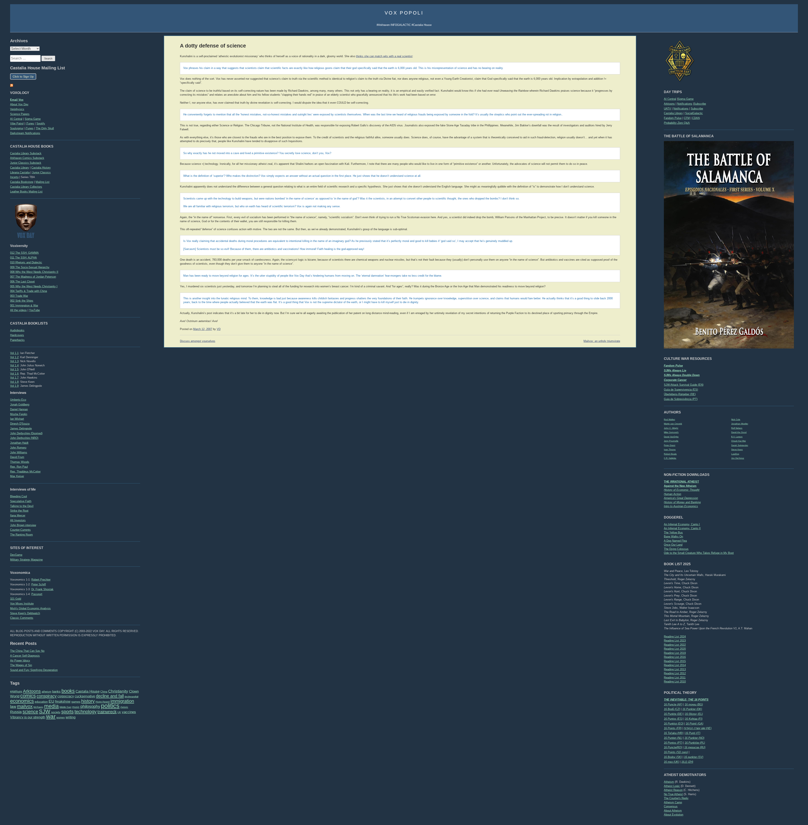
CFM (687, 118)
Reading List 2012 (675, 673)
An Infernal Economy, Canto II (682, 528)
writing (71, 717)
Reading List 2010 (675, 681)
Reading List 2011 (675, 677)
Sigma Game (686, 98)
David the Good (739, 432)
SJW (44, 711)
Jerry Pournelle (671, 441)
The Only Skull (45, 128)
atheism (46, 691)
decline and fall (110, 696)
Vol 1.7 (14, 377)
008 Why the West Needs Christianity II (34, 271)
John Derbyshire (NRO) (24, 438)
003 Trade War (19, 295)
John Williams (18, 452)
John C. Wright (671, 428)
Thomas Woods (19, 461)
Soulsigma (16, 128)
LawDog (735, 454)
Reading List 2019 (675, 653)
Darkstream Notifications (25, 133)
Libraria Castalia (20, 172)
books (68, 691)
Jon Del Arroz (737, 458)
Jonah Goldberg (19, 404)
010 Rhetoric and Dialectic (26, 262)
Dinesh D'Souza (19, 423)
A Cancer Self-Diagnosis (25, 655)
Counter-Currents (20, 529)
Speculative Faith (20, 501)
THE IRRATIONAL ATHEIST (681, 481)
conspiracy (47, 696)
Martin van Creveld (673, 423)
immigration (122, 701)
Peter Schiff (38, 584)
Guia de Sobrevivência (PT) (681, 399)
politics (110, 705)
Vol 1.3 (14, 361)
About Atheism (673, 810)
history (88, 701)
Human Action (672, 494)
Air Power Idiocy (20, 660)
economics (22, 701)
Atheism (669, 781)
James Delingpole (21, 428)
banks (56, 691)
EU (51, 701)
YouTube (34, 310)
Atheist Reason (673, 790)
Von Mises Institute (22, 603)
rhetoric (124, 707)
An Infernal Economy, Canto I (682, 524)
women (60, 717)
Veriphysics (17, 109)
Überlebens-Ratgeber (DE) (680, 394)
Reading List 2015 (675, 661)
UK (119, 712)
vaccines (129, 712)
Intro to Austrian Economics (681, 506)
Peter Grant (669, 445)
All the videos (18, 310)
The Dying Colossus (676, 548)
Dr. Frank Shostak (42, 589)
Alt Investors (18, 520)
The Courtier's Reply (676, 798)
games (75, 701)
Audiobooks (17, 330)
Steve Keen (737, 449)
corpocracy (65, 696)
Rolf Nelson (736, 428)
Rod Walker (669, 419)
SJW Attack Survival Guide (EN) (683, 384)
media (51, 706)
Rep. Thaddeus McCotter (25, 471)
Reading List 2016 (675, 657)
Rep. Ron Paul (19, 466)
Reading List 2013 (675, 669)
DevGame (16, 554)
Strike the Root (19, 510)
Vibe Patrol (17, 123)
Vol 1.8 (14, 381)
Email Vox (16, 99)
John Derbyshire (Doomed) (26, 433)
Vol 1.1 (14, 353)
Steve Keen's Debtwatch (25, 613)
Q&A (677, 122)
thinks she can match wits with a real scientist (384, 56)
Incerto (14, 177)
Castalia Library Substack (25, 153)
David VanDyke (671, 437)
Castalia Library (673, 113)
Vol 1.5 (14, 369)
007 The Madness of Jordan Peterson (33, 276)
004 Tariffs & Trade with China (28, 291)
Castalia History (41, 167)
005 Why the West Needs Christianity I (33, 286)
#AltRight (16, 691)
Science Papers (19, 114)
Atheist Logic (672, 786)
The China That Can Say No (27, 650)
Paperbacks (17, 340)
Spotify (40, 123)
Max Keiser (17, 476)
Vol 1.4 (14, 365)
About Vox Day (19, 104)
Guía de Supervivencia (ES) (681, 389)
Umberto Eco (18, 399)
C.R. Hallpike (670, 458)
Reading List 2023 (675, 640)
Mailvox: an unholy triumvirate (601, 341)
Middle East (65, 707)
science (30, 711)
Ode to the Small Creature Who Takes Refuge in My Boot (699, 552)
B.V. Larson (737, 437)
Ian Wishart (17, 418)
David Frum (17, 457)
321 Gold (15, 598)
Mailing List (42, 181)
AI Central (670, 98)
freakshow (62, 701)
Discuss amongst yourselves (197, 341)
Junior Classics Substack (25, 162)
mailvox (25, 706)
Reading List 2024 (675, 636)
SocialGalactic (694, 113)
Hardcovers (17, 335)
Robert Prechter (40, 579)
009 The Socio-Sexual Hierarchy (29, 267)
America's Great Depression (681, 498)
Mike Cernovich (671, 432)
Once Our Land (673, 544)
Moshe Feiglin (18, 414)
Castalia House (88, 691)
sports (67, 711)
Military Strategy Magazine (26, 559)
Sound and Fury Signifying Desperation (34, 670)
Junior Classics (41, 172)
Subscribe (700, 103)
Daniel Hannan (19, 409)
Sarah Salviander (739, 445)
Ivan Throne (670, 449)
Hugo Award (103, 701)
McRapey (38, 707)
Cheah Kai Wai (738, 441)
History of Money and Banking (682, 502)
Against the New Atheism (680, 485)
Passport (36, 594)
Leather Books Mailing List (26, 191)
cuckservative (85, 696)
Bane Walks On (673, 536)
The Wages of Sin (21, 665)
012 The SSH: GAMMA (24, 252)
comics (28, 695)
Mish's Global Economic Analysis (30, 608)
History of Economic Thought (681, 489)
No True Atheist (673, 794)
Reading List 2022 (675, 644)
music (76, 707)
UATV (667, 108)
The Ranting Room (21, 534)
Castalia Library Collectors (26, 186)
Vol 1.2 (14, 357)
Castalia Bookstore (21, 181)
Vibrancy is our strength (27, 717)
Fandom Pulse (673, 118)
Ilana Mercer (17, 515)
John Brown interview (23, 525)
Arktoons (669, 103)
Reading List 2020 (675, 648)
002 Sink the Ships (21, 300)
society (55, 712)
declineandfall (131, 696)
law (13, 706)
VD (219, 329)
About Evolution (673, 814)
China (103, 691)
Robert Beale (670, 454)
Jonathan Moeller (739, 423)
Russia (16, 712)
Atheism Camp (673, 802)
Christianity (118, 691)
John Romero (18, 447)
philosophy (90, 706)
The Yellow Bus (673, 532)
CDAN (696, 118)
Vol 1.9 (14, 385)
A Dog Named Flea (675, 540)
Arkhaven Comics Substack (27, 158)
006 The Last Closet (22, 281)
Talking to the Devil (21, 506)
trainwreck (107, 711)
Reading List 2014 (675, 665)
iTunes (30, 123)
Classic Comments (21, 617)
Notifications (684, 103)
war (51, 716)
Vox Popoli (404, 13)
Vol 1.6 (14, 373)
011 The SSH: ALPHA (23, 257)
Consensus (671, 806)
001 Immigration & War (24, 305)
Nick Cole (735, 419)
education (41, 701)
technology (85, 711)
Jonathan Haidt (19, 442)
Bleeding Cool (18, 496)
